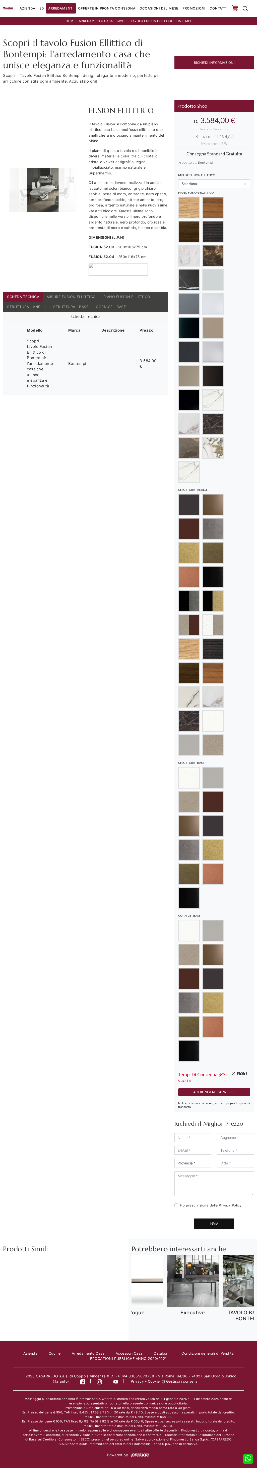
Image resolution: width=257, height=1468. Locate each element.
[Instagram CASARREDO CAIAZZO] (99, 1381)
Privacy (137, 1381)
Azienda (27, 8)
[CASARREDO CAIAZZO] (8, 8)
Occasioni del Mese (159, 8)
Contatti (218, 8)
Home (70, 21)
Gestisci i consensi (182, 1381)
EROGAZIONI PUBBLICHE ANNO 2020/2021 (128, 1358)
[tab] (85, 316)
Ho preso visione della (211, 1205)
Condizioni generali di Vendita (207, 1353)
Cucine (55, 1353)
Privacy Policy (230, 1205)
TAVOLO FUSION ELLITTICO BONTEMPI (161, 21)
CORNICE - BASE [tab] (111, 307)
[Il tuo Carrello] (235, 8)
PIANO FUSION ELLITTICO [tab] (126, 297)
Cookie (154, 1381)
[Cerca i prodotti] (245, 8)
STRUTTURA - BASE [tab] (70, 307)
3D (41, 8)
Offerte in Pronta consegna (107, 8)
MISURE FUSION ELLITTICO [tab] (71, 297)
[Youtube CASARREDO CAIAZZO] (115, 1381)
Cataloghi (162, 1353)
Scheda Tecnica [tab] (23, 297)
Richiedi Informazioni (214, 63)
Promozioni (194, 8)
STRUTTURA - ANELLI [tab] (26, 307)
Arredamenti (61, 8)
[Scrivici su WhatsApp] (248, 1459)
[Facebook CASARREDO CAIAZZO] (83, 1381)
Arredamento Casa (96, 21)
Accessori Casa (129, 1353)
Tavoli (121, 21)
